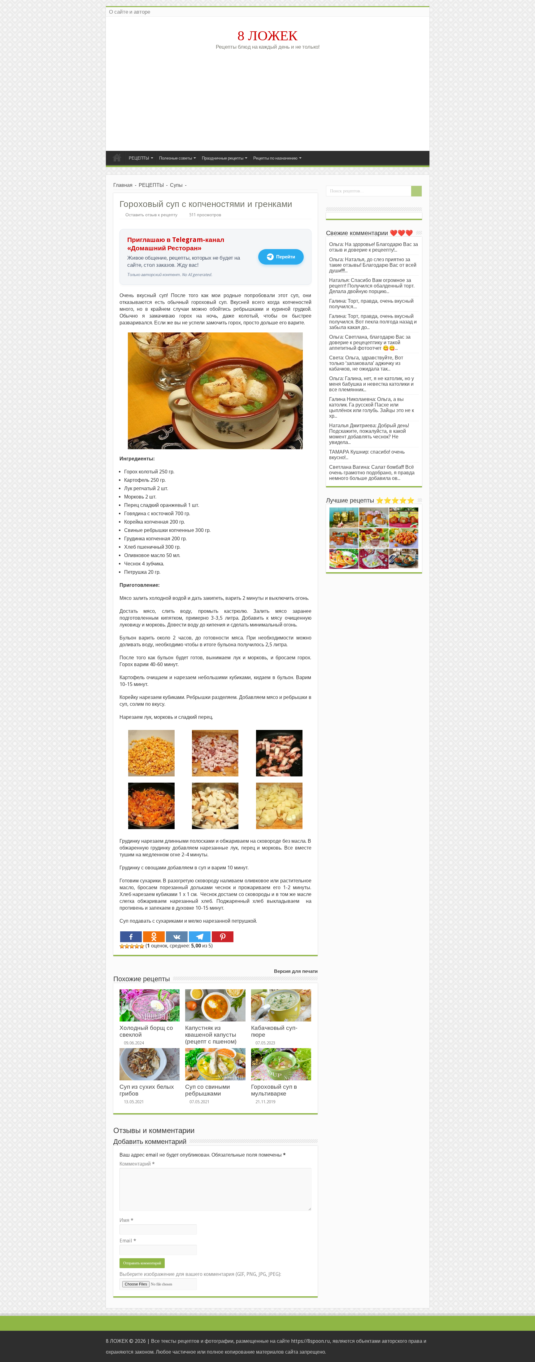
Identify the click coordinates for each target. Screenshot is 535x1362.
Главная (117, 157)
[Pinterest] (222, 936)
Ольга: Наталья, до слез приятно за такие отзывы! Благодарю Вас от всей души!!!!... (372, 265)
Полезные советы (175, 158)
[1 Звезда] (122, 946)
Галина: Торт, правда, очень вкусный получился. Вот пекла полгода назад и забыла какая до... (373, 321)
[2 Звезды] (126, 946)
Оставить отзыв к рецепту (151, 214)
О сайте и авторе (129, 12)
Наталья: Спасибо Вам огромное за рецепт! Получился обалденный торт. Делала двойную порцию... (372, 285)
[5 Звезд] (141, 946)
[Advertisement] (268, 98)
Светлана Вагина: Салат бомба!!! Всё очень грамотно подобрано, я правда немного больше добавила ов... (372, 472)
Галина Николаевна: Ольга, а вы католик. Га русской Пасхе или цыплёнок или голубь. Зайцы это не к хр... (371, 407)
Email (128, 1241)
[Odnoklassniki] (154, 936)
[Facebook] (131, 936)
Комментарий (137, 1164)
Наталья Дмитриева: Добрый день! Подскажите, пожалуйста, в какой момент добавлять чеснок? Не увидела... (369, 434)
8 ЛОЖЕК (267, 35)
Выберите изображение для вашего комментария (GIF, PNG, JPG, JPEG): (200, 1274)
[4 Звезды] (136, 946)
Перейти (285, 257)
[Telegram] (200, 936)
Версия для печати (296, 971)
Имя (126, 1220)
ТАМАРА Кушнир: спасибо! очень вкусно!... (367, 454)
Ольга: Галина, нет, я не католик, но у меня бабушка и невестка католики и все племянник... (371, 384)
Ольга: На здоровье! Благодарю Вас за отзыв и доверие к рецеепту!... (373, 247)
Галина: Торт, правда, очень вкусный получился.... (371, 304)
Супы (176, 185)
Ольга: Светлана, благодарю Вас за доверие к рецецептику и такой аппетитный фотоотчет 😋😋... (370, 342)
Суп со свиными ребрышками (207, 1090)
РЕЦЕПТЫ (139, 158)
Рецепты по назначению (275, 158)
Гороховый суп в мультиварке (274, 1090)
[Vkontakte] (177, 936)
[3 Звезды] (131, 946)
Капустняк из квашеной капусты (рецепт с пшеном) (210, 1035)
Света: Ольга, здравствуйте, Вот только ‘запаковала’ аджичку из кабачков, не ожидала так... (366, 363)
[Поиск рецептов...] (416, 191)
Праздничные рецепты (222, 158)
